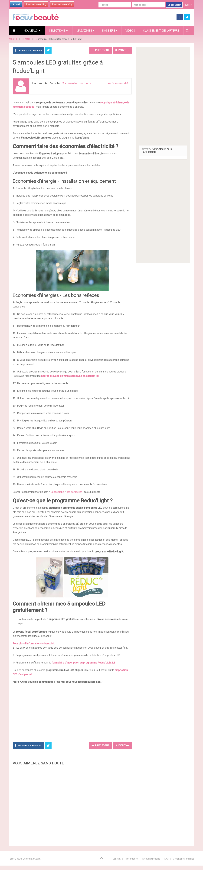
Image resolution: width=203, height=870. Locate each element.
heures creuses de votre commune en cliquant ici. (70, 375)
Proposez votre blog (36, 4)
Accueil (16, 4)
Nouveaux (31, 30)
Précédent (102, 50)
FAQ (166, 858)
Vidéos (130, 30)
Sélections (57, 30)
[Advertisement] (72, 712)
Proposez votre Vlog (62, 4)
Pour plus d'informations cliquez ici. (34, 643)
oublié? (188, 4)
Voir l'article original (117, 83)
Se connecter (174, 4)
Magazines (84, 30)
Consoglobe (57, 491)
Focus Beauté (15, 858)
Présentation (131, 858)
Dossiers (108, 30)
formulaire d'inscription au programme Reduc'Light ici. (83, 662)
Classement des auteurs (161, 30)
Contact (117, 858)
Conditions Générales (183, 858)
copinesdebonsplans (76, 83)
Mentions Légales (151, 858)
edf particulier (74, 491)
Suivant (120, 50)
